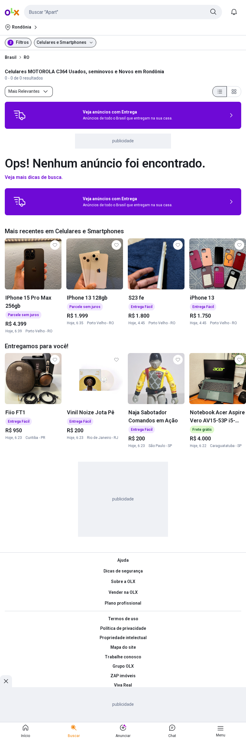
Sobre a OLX (123, 581)
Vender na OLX (123, 592)
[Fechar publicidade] (6, 681)
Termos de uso (123, 618)
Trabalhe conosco (123, 656)
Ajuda (123, 560)
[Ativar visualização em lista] (219, 91)
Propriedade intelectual (123, 637)
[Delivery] (19, 115)
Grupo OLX (123, 666)
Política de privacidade (123, 628)
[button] (123, 12)
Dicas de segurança (123, 571)
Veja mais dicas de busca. (34, 177)
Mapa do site (123, 647)
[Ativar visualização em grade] (234, 91)
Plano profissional (123, 603)
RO (26, 57)
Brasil (10, 57)
